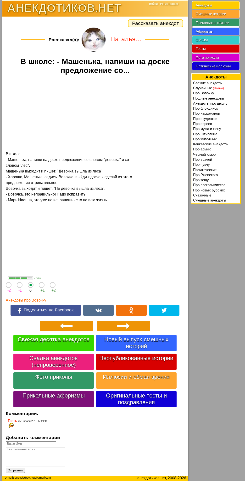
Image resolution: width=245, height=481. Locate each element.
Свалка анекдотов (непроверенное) (53, 361)
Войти (153, 4)
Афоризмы (204, 31)
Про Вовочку (203, 93)
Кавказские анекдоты (210, 144)
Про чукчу (201, 164)
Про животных (205, 139)
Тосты (201, 49)
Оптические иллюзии (213, 66)
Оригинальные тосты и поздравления (136, 398)
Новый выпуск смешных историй (136, 342)
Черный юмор (204, 154)
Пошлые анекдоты (208, 98)
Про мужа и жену (207, 129)
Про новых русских (209, 190)
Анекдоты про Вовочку (26, 300)
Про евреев (202, 124)
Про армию (202, 149)
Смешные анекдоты (209, 200)
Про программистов (209, 185)
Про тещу (201, 180)
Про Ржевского (205, 175)
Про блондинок (205, 108)
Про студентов (205, 119)
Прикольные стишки (212, 23)
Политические (205, 170)
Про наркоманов (206, 113)
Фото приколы (53, 377)
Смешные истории (211, 14)
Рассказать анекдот (155, 23)
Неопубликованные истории (136, 358)
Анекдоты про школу (210, 103)
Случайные (208, 88)
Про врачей (202, 159)
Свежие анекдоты (208, 83)
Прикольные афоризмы (53, 395)
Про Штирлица (205, 134)
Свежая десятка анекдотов (53, 339)
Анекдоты (204, 5)
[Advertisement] (95, 113)
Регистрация (169, 4)
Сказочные (202, 195)
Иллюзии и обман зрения (136, 377)
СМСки (202, 40)
